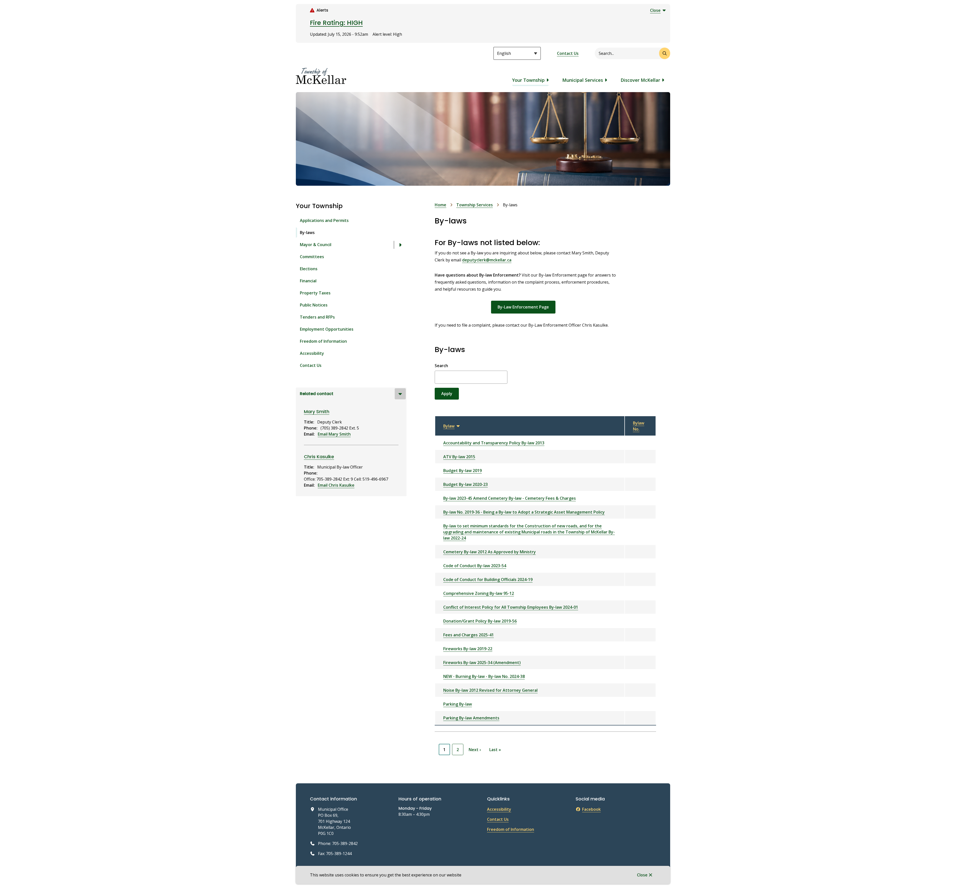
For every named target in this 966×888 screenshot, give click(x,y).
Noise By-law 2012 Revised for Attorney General (490, 690)
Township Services (474, 205)
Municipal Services (582, 80)
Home (440, 205)
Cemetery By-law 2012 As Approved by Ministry (489, 552)
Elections (308, 269)
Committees (312, 256)
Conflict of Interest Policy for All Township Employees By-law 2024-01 (510, 607)
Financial (308, 281)
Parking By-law (457, 704)
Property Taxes (315, 293)
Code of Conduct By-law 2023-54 (474, 565)
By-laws (307, 232)
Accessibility (312, 353)
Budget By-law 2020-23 (465, 484)
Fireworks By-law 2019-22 (467, 648)
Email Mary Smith (334, 434)
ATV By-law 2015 (459, 456)
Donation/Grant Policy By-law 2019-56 (480, 621)
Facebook (591, 809)
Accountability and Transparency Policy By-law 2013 (493, 443)
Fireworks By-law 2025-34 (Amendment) (482, 662)
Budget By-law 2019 (462, 470)
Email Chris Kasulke (336, 485)
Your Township (528, 80)
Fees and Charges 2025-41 (468, 635)
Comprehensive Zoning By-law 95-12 (478, 593)
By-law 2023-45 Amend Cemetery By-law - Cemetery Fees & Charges (509, 498)
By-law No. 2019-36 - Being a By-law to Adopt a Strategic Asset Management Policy (524, 512)
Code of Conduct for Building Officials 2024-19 (488, 579)
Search (441, 365)
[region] (545, 570)
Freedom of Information (323, 341)
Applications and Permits (324, 220)
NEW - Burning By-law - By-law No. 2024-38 (484, 676)
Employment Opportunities (326, 329)
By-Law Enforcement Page (523, 307)
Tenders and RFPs (317, 317)
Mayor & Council (315, 244)
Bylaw (452, 426)
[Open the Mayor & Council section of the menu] (400, 245)
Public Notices (314, 305)
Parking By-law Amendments (471, 718)
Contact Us (568, 53)
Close (642, 875)
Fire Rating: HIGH (336, 22)
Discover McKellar (640, 80)
